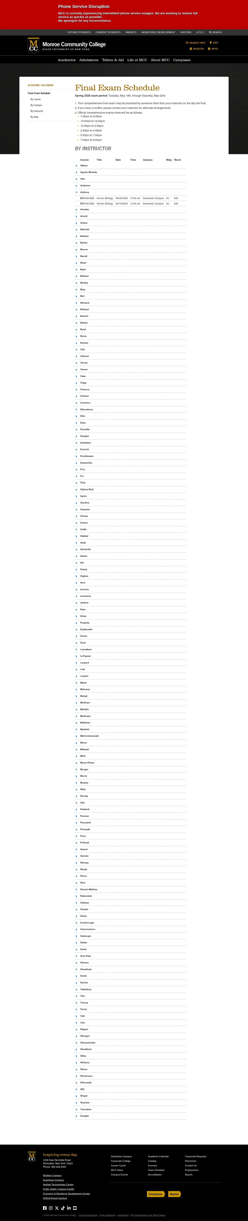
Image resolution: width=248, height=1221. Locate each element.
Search (217, 32)
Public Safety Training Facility (58, 1189)
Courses (152, 1165)
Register (198, 48)
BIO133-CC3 (87, 198)
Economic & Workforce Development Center (66, 1193)
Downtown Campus (53, 1180)
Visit (215, 42)
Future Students (79, 32)
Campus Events (119, 1174)
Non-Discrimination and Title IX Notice (147, 1215)
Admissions (88, 60)
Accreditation (155, 1174)
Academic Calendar (40, 85)
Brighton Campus (52, 1175)
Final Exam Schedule (39, 93)
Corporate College (121, 1161)
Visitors (185, 32)
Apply (214, 48)
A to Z (200, 32)
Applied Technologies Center (58, 1184)
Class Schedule (156, 1170)
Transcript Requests (195, 1156)
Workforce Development (158, 32)
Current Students (108, 32)
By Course (36, 99)
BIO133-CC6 (87, 203)
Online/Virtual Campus (55, 1198)
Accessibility (123, 1215)
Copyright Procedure (88, 1215)
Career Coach (118, 1165)
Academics (67, 60)
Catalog (152, 1161)
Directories (190, 1161)
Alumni (174, 1194)
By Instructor (37, 111)
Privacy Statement (107, 1215)
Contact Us (191, 1165)
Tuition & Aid (113, 60)
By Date (34, 116)
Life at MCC (137, 60)
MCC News (117, 1170)
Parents (131, 32)
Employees (155, 1194)
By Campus (36, 105)
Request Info (197, 42)
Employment (191, 1170)
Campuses (181, 60)
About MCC (160, 60)
